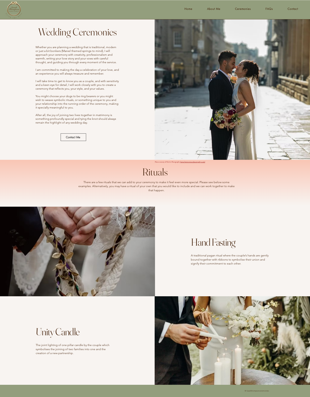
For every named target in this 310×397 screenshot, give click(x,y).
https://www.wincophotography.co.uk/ (192, 162)
